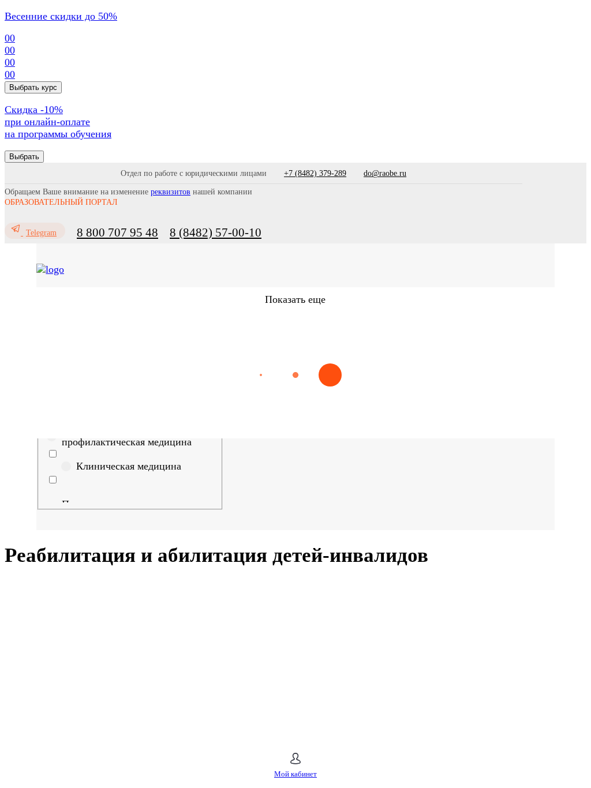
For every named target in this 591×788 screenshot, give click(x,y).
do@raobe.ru (385, 173)
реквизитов (170, 191)
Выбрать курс (33, 87)
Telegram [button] (41, 232)
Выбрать (24, 156)
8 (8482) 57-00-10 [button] (215, 232)
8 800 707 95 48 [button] (117, 232)
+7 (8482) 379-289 (315, 173)
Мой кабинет (295, 774)
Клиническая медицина (128, 466)
